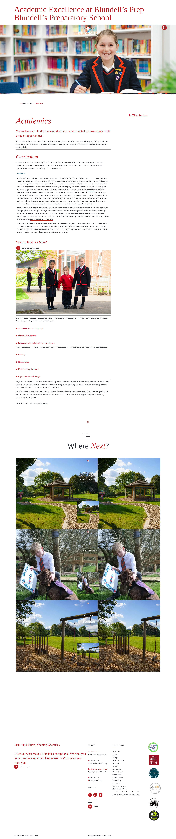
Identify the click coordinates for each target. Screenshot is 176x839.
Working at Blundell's (119, 786)
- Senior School (136, 792)
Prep (31, 104)
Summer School (117, 777)
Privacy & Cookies (118, 760)
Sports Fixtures (117, 775)
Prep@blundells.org (95, 780)
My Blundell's (116, 752)
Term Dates (116, 763)
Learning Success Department (41, 219)
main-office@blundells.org (98, 763)
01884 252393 (94, 777)
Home (24, 104)
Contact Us (25, 767)
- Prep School (135, 795)
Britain (24, 147)
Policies (114, 755)
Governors (115, 783)
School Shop (116, 780)
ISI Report (115, 766)
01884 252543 (94, 760)
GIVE (96, 806)
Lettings (115, 758)
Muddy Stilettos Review (120, 789)
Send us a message (30, 248)
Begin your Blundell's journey (91, 726)
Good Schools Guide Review (121, 792)
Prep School (90, 190)
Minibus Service (117, 772)
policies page (43, 403)
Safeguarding (116, 769)
